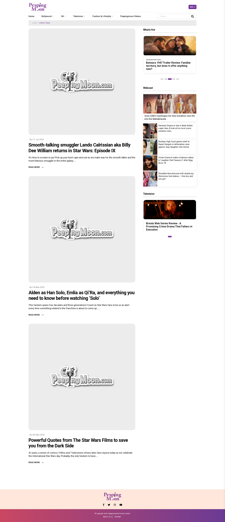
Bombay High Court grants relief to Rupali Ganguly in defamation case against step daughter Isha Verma (174, 144)
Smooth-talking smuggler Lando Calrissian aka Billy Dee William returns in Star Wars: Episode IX (79, 147)
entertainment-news (153, 60)
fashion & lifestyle (101, 16)
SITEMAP (117, 517)
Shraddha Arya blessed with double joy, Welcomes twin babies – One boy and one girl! (176, 176)
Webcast (148, 87)
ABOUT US (107, 517)
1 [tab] (162, 79)
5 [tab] (177, 79)
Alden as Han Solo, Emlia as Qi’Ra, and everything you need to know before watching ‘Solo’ (82, 295)
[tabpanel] (169, 54)
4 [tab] (173, 79)
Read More (34, 167)
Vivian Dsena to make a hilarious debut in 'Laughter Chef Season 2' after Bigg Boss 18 (175, 160)
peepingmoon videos (130, 16)
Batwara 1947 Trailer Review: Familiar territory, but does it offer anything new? (168, 65)
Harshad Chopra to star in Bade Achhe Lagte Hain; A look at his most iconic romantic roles (175, 128)
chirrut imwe (44, 23)
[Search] (192, 16)
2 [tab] (166, 79)
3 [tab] (169, 79)
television (78, 16)
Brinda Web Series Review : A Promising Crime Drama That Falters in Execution (169, 226)
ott (62, 16)
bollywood (47, 16)
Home (31, 16)
